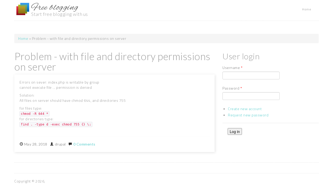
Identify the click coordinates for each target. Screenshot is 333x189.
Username (232, 67)
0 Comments (84, 144)
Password (232, 88)
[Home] (22, 9)
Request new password (248, 115)
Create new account (245, 108)
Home (306, 9)
